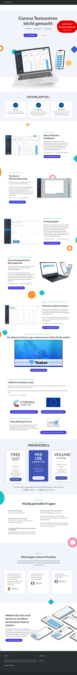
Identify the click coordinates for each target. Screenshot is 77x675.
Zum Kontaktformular (50, 526)
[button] (38, 353)
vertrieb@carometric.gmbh (61, 472)
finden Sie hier (22, 513)
